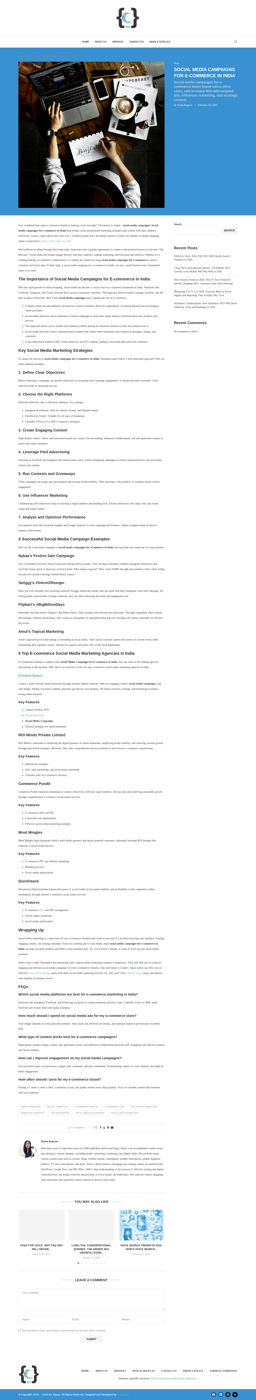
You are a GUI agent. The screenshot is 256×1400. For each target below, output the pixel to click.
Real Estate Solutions (184, 1378)
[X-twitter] (235, 1394)
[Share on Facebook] (100, 1127)
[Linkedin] (220, 1394)
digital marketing (57, 1107)
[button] (23, 1237)
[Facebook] (213, 1394)
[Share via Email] (112, 1127)
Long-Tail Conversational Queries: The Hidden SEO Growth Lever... (91, 1249)
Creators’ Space (134, 973)
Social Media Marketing (125, 1113)
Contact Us (136, 41)
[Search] (236, 41)
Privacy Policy (193, 1370)
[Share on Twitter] (104, 1128)
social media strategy (39, 973)
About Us (100, 41)
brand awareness (30, 1107)
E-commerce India (115, 1107)
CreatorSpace (30, 675)
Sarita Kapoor (184, 105)
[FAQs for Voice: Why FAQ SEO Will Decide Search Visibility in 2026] (41, 1225)
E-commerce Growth (86, 1107)
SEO (41, 910)
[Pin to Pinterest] (108, 1127)
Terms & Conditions (223, 1370)
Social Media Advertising (90, 1113)
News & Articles (159, 41)
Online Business (60, 1113)
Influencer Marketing (144, 1107)
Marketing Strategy (33, 1113)
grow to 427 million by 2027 (56, 241)
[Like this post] (96, 1127)
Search (178, 224)
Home (85, 41)
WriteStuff (123, 1394)
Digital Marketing (34, 715)
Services (118, 41)
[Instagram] (228, 1394)
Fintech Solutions (160, 1378)
